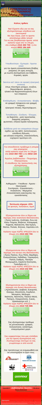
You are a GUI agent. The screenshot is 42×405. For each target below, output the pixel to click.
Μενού (3, 2)
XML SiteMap (24, 395)
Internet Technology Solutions (34, 402)
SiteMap (16, 395)
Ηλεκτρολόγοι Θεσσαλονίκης (25, 391)
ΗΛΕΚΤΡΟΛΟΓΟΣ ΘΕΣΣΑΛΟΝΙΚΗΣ (21, 10)
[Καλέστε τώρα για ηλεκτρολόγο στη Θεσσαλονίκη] (21, 53)
